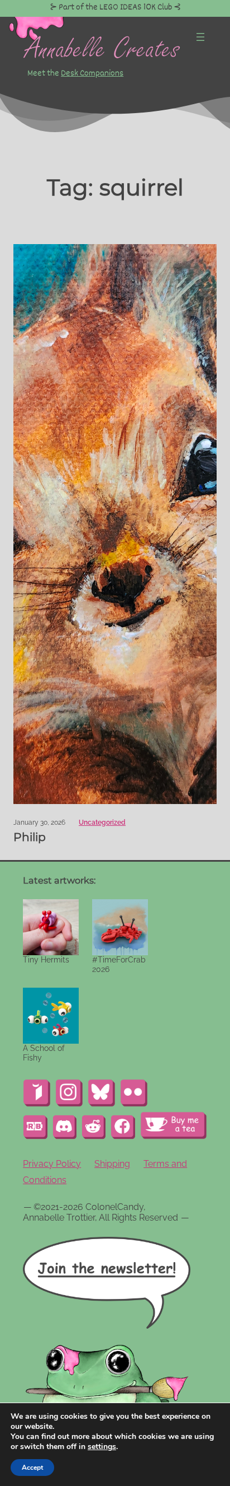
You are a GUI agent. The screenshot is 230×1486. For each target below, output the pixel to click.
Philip (29, 837)
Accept (32, 1467)
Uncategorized (102, 822)
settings (102, 1447)
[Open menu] (200, 37)
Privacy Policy (52, 1163)
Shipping (112, 1163)
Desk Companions (92, 73)
